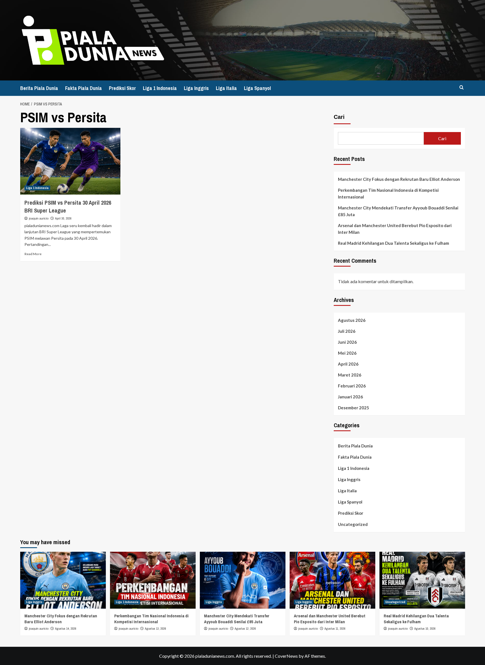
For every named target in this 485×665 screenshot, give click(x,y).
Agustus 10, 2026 (425, 629)
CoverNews (286, 656)
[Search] (461, 88)
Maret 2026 (349, 374)
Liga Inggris (196, 88)
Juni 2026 (347, 342)
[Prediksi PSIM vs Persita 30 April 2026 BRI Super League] (70, 161)
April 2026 (348, 363)
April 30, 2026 (63, 218)
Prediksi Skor (122, 88)
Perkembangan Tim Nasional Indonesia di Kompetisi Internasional (388, 193)
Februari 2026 (352, 385)
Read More (33, 254)
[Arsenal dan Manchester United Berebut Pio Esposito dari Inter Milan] (332, 580)
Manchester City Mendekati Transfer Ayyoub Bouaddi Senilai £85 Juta (398, 211)
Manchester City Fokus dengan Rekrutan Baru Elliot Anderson (399, 179)
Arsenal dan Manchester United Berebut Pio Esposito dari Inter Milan (395, 229)
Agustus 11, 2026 (335, 629)
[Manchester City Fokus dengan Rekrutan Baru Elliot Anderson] (63, 580)
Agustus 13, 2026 (155, 629)
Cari (339, 117)
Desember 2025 (353, 407)
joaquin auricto (39, 218)
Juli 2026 (346, 331)
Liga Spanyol (257, 88)
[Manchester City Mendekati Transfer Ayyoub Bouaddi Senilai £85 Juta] (242, 580)
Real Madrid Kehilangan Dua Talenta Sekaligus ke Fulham (393, 243)
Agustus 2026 (351, 320)
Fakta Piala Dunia (83, 88)
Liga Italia (226, 88)
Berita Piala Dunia (39, 88)
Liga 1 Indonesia (160, 88)
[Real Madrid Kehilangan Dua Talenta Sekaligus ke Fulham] (422, 580)
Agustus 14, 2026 (65, 629)
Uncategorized (353, 524)
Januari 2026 (350, 396)
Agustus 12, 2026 (245, 629)
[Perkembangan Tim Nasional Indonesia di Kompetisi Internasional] (153, 580)
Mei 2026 (347, 352)
